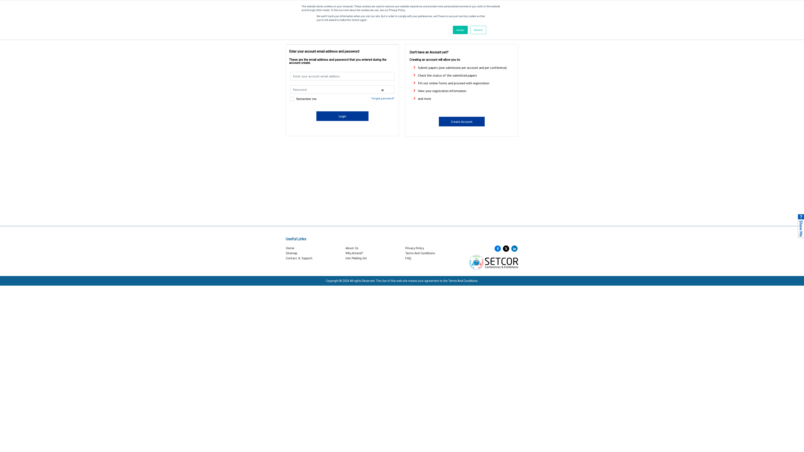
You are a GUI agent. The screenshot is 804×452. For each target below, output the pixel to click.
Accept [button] (460, 30)
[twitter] (506, 248)
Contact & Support (299, 258)
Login (342, 116)
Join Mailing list (356, 258)
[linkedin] (514, 248)
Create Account (462, 121)
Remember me (306, 99)
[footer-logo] (493, 262)
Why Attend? (354, 253)
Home (290, 248)
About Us (351, 248)
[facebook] (498, 248)
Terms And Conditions (420, 253)
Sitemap (291, 253)
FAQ (408, 258)
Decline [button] (478, 30)
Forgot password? (383, 98)
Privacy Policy (414, 248)
